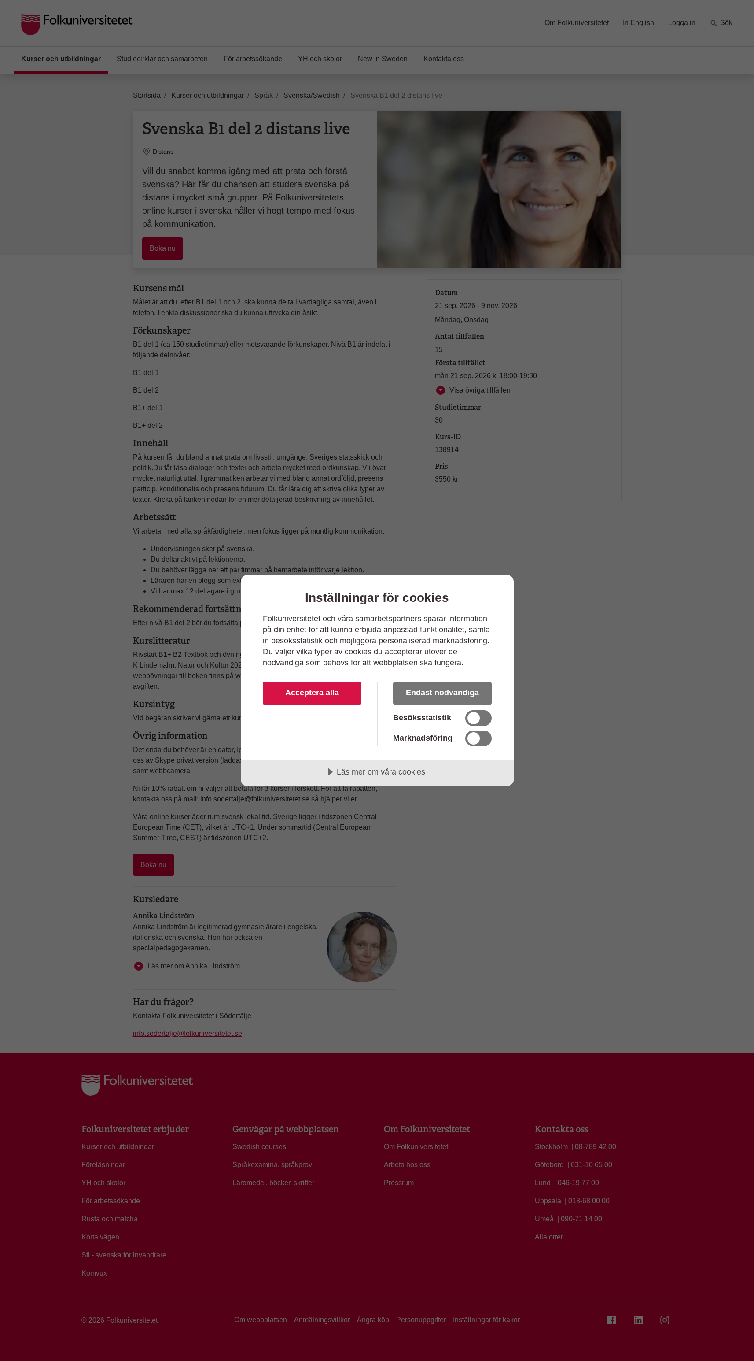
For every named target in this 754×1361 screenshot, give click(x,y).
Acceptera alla (312, 692)
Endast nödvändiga (442, 692)
